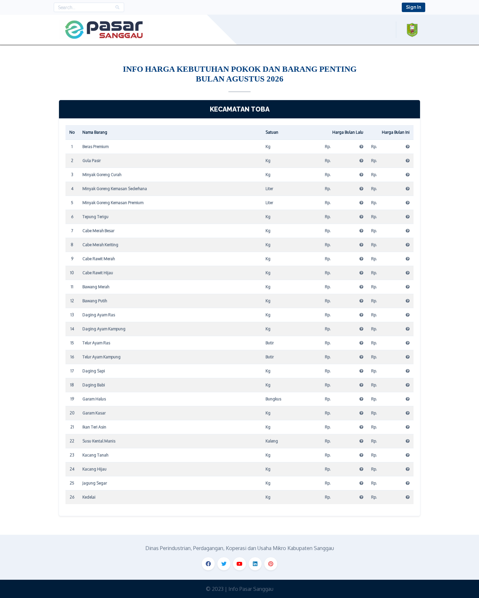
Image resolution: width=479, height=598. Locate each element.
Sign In (413, 7)
